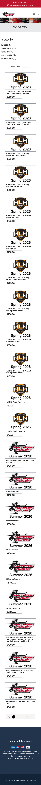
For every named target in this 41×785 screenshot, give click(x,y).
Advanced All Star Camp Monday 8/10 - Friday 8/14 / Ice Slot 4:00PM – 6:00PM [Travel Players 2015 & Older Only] (19, 639)
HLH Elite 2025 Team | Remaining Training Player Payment (17, 185)
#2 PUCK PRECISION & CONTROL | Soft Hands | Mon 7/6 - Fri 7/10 (19, 671)
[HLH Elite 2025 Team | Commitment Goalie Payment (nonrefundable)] (20, 112)
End (24, 717)
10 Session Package (13, 550)
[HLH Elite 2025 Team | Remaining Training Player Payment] (20, 174)
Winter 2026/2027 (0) (9, 48)
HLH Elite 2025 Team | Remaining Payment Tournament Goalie (17, 279)
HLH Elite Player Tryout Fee (15, 402)
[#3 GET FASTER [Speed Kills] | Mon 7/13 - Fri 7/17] (20, 691)
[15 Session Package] (20, 568)
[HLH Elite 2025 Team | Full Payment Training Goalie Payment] (20, 360)
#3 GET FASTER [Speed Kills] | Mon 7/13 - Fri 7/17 (20, 702)
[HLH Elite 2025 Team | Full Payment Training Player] (20, 236)
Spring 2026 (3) (7, 52)
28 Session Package (13, 608)
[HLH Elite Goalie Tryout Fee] (20, 420)
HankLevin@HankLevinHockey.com (24, 5)
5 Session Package (12, 521)
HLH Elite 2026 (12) (8, 58)
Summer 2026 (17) (8, 55)
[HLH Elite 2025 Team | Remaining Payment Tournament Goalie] (20, 267)
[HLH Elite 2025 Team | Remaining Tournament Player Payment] (20, 143)
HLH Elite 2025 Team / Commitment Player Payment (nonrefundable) (18, 92)
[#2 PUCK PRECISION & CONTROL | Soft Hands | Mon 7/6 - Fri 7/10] (20, 659)
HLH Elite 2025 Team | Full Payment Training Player (18, 247)
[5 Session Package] (20, 510)
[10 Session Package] (20, 539)
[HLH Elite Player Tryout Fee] (20, 391)
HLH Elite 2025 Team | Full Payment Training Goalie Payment (18, 372)
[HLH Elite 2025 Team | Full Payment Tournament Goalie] (20, 329)
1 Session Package (12, 491)
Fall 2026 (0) (6, 45)
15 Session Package (13, 579)
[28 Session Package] (20, 597)
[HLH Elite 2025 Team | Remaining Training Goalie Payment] (20, 298)
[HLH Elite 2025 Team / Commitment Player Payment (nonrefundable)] (20, 80)
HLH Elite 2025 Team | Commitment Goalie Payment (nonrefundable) (18, 123)
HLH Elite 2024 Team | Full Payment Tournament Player (18, 216)
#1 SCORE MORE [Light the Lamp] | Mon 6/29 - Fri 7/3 (20, 461)
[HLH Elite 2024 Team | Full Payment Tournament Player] (20, 205)
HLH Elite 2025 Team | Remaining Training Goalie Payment (17, 310)
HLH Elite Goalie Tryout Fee (15, 431)
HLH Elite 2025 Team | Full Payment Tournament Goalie (18, 341)
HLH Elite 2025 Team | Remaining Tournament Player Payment (17, 154)
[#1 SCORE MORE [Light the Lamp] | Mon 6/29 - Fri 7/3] (20, 449)
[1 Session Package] (20, 481)
